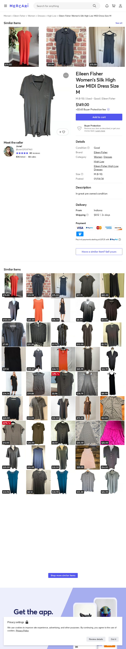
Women (31, 15)
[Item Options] (66, 75)
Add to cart (99, 117)
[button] (107, 6)
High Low (51, 15)
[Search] (94, 6)
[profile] (120, 6)
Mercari (7, 15)
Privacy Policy (22, 630)
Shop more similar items (63, 575)
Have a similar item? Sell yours (99, 251)
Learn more (100, 131)
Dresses (41, 15)
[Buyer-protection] (108, 109)
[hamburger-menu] (5, 6)
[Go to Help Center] (88, 147)
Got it (113, 639)
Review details (95, 639)
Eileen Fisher (19, 15)
